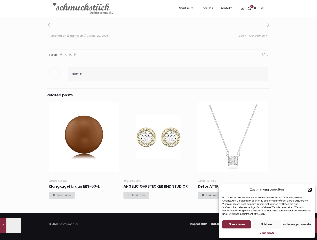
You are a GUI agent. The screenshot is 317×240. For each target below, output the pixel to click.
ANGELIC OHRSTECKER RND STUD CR (155, 186)
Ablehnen (267, 224)
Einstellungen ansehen (297, 224)
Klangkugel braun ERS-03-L (74, 186)
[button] (309, 189)
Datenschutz (267, 232)
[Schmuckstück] (82, 8)
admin (74, 36)
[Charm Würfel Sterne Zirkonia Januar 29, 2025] (10, 225)
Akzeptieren (236, 224)
